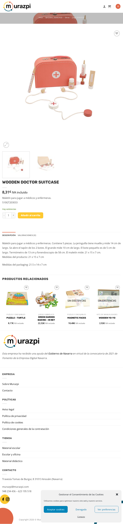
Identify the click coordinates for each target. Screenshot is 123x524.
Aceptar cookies (55, 509)
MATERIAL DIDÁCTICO (53, 17)
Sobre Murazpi (10, 384)
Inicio (41, 17)
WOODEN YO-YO (107, 318)
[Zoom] (6, 145)
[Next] (114, 89)
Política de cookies (12, 422)
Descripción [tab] (9, 235)
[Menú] (118, 6)
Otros (67, 17)
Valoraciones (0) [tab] (27, 235)
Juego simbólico (78, 17)
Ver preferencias (107, 509)
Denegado (81, 509)
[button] (117, 494)
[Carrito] (109, 6)
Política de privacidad (14, 416)
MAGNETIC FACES (76, 318)
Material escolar (11, 448)
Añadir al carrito (30, 215)
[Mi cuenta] (104, 6)
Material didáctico (12, 461)
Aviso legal (8, 409)
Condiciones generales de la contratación (25, 429)
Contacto (81, 516)
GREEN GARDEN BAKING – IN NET (46, 318)
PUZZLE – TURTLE (15, 318)
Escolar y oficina (11, 454)
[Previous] (8, 89)
